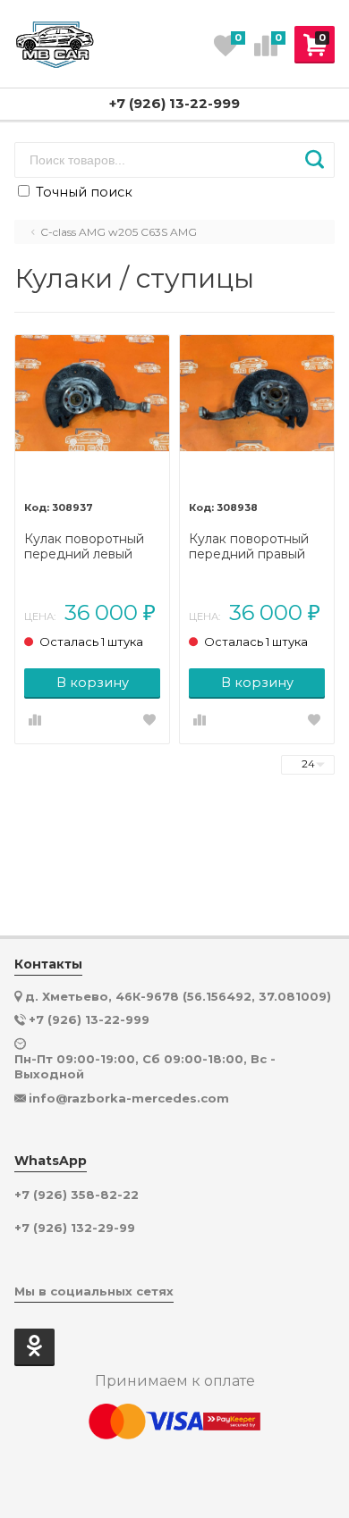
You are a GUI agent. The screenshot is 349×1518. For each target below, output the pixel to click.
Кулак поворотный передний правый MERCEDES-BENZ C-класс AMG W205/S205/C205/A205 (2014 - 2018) (257, 547)
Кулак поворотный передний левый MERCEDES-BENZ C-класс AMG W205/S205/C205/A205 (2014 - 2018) (92, 547)
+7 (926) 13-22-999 (174, 103)
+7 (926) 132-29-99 (74, 1228)
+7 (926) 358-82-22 (76, 1195)
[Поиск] (314, 160)
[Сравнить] (35, 721)
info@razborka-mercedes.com (129, 1098)
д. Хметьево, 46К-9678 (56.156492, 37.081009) (178, 996)
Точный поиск (82, 192)
